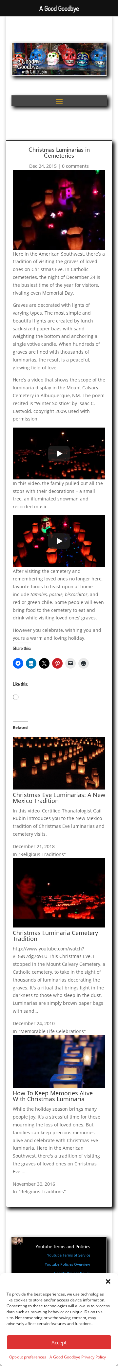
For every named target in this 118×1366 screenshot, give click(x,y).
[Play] (59, 453)
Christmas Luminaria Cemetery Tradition (55, 936)
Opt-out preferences (27, 1357)
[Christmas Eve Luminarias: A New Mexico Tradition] (59, 788)
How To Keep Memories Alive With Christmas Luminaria (53, 1096)
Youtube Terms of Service (68, 1255)
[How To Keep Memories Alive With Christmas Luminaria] (59, 1086)
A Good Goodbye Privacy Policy (77, 1357)
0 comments (75, 166)
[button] (108, 1281)
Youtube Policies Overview (67, 1264)
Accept (59, 1342)
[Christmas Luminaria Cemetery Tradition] (59, 926)
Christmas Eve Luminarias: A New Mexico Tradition (59, 798)
